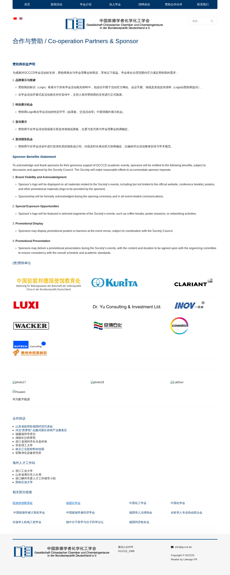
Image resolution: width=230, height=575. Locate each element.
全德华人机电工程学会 (27, 522)
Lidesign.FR (190, 559)
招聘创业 (144, 4)
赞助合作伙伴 (173, 4)
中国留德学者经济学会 (80, 512)
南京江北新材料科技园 (29, 449)
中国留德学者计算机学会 (29, 512)
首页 (27, 4)
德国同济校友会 (139, 522)
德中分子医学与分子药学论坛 (85, 522)
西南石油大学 (24, 482)
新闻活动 (56, 4)
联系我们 (203, 4)
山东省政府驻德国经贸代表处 (34, 426)
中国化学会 (178, 503)
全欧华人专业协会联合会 (186, 512)
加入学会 (115, 4)
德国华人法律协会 (140, 512)
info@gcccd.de (183, 547)
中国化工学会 (137, 503)
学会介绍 (85, 4)
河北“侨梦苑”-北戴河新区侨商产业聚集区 (41, 430)
